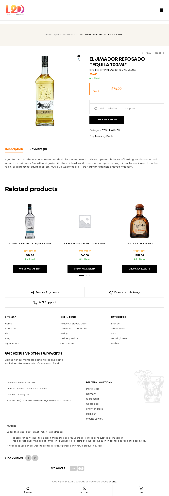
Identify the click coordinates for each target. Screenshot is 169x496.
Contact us (67, 344)
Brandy (115, 324)
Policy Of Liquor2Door (73, 324)
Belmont (91, 394)
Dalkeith (91, 414)
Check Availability (106, 120)
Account (84, 492)
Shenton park (94, 409)
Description (14, 149)
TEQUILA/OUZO (71, 35)
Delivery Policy (69, 339)
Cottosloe (92, 404)
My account (12, 344)
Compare (129, 109)
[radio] (107, 89)
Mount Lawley (94, 419)
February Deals (104, 136)
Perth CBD (92, 389)
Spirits (57, 35)
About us (10, 329)
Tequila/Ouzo (119, 339)
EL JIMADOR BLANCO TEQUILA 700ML (29, 244)
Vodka (115, 344)
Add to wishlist (108, 109)
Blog (7, 339)
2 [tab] (86, 275)
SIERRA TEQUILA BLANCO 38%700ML (84, 244)
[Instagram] (35, 458)
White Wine (118, 329)
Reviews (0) (38, 149)
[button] (161, 10)
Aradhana (110, 482)
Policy (64, 334)
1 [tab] (81, 275)
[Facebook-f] (28, 458)
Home (49, 35)
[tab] (15, 149)
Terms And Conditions (73, 329)
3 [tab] (89, 275)
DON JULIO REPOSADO (139, 244)
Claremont (92, 399)
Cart (141, 492)
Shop (8, 334)
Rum (113, 334)
